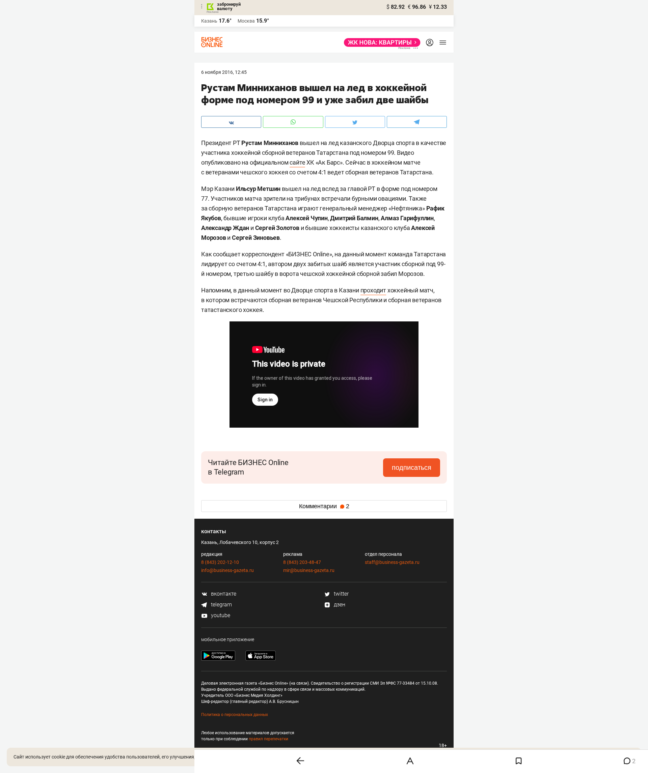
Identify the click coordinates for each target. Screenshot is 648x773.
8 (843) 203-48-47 (302, 562)
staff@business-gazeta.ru (392, 562)
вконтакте (223, 594)
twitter (340, 594)
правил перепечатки (268, 739)
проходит (373, 290)
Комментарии (324, 506)
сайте (297, 162)
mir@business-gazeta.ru (308, 570)
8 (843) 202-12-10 (220, 562)
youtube (220, 615)
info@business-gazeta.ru (227, 570)
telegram (221, 604)
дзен (338, 604)
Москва (246, 21)
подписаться (411, 467)
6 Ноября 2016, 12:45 (224, 72)
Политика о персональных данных (234, 714)
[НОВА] (380, 42)
